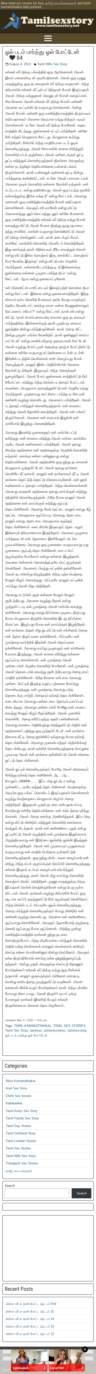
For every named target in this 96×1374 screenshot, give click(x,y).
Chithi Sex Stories (19, 1096)
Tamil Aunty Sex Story (22, 1111)
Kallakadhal (14, 1103)
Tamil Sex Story (16, 1030)
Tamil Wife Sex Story (52, 64)
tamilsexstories (54, 1030)
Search (10, 1186)
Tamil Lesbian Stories (21, 1141)
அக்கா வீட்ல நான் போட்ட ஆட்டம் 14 (30, 1319)
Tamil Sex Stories (18, 1148)
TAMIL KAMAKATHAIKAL (32, 1026)
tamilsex (36, 1030)
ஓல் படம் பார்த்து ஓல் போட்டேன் (42, 51)
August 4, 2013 (20, 64)
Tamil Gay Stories (18, 1126)
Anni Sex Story (16, 1088)
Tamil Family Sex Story (22, 1118)
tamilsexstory (76, 1030)
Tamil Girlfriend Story (21, 1133)
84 (19, 58)
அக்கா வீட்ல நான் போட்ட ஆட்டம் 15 (30, 1311)
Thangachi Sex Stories (22, 1163)
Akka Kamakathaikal (20, 1081)
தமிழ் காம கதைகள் (19, 1171)
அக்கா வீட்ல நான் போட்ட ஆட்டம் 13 (30, 1326)
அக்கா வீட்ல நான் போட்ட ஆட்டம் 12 (30, 1334)
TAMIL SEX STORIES (69, 1026)
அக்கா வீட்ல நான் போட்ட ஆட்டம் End (31, 1304)
